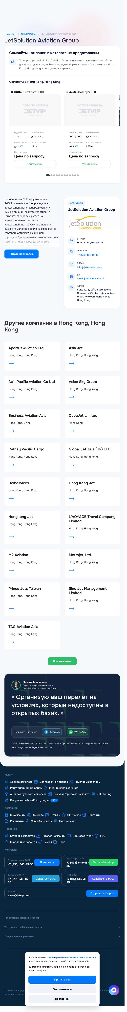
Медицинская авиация (63, 788)
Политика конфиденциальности (21, 990)
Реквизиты (17, 821)
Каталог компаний (53, 836)
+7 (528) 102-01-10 (88, 255)
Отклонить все (62, 989)
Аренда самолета (21, 782)
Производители (82, 836)
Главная (9, 33)
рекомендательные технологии (73, 957)
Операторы (28, 33)
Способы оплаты (41, 821)
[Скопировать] (90, 250)
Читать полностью (21, 254)
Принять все (62, 979)
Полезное (10, 829)
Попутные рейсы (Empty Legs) (32, 800)
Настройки (62, 999)
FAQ (102, 836)
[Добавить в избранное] (60, 140)
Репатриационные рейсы (26, 788)
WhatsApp (80, 731)
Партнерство (67, 821)
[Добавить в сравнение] (60, 150)
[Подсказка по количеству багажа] (21, 146)
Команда (38, 815)
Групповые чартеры (87, 782)
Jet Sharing (104, 794)
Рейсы (48, 842)
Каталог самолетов (22, 836)
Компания (11, 808)
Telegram (55, 731)
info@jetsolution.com (89, 267)
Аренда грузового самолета (28, 794)
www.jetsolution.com (89, 278)
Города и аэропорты (23, 842)
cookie (50, 957)
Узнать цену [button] (34, 164)
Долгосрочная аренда (54, 782)
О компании (17, 815)
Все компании (62, 661)
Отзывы (55, 815)
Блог (62, 842)
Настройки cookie (14, 994)
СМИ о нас (74, 815)
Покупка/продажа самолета (71, 794)
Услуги (8, 774)
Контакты (94, 815)
